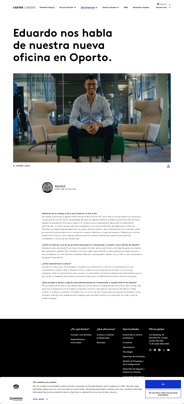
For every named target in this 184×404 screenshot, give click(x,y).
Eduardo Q (60, 186)
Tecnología (128, 352)
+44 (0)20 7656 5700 (159, 344)
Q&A (126, 8)
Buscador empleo (141, 8)
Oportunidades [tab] (109, 8)
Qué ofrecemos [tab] (88, 8)
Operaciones (128, 347)
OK (163, 384)
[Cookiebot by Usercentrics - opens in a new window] (16, 399)
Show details (38, 399)
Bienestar (101, 343)
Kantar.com (161, 8)
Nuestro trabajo (47, 8)
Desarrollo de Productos (134, 357)
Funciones (127, 343)
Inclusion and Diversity (81, 335)
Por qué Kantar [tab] (66, 8)
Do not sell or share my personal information (163, 394)
